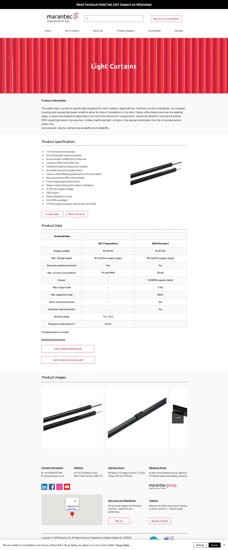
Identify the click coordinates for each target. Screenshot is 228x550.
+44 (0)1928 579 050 (53, 472)
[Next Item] (178, 417)
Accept (214, 545)
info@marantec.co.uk (54, 476)
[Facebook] (52, 487)
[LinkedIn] (44, 487)
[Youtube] (67, 487)
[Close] (224, 545)
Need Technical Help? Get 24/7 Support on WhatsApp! (114, 4)
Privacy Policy (122, 545)
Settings (200, 545)
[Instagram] (59, 487)
